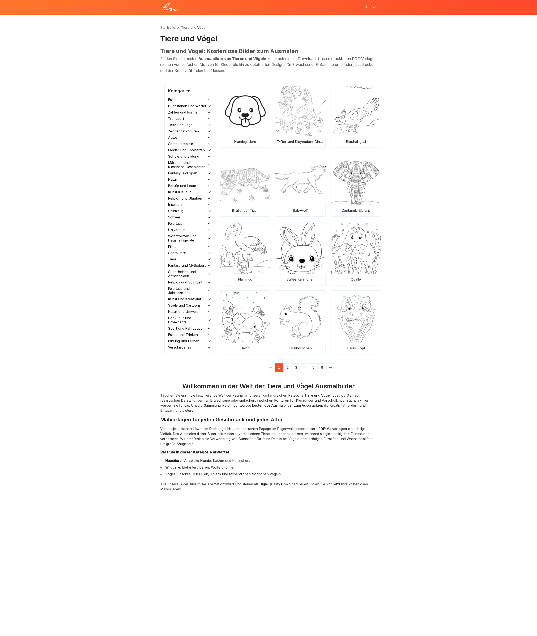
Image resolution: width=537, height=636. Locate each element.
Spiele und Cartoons (184, 305)
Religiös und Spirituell (185, 282)
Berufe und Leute (182, 186)
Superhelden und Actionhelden (182, 274)
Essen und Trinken (183, 335)
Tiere (172, 259)
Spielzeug (176, 211)
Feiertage (175, 223)
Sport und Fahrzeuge (185, 328)
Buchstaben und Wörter (187, 106)
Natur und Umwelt (183, 312)
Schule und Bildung (183, 156)
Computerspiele (180, 144)
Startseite (167, 27)
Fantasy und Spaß (182, 173)
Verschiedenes (179, 347)
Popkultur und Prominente (179, 320)
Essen (172, 100)
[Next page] (330, 367)
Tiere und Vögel (180, 125)
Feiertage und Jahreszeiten (179, 290)
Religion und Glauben (185, 198)
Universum (176, 230)
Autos (172, 137)
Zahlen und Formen (183, 112)
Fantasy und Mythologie (187, 265)
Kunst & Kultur (179, 192)
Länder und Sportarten (186, 150)
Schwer (174, 217)
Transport (176, 118)
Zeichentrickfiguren (183, 131)
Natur (172, 179)
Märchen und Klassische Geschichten (186, 165)
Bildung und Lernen (183, 341)
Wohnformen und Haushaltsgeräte (182, 238)
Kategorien (179, 90)
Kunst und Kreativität (184, 299)
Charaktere (177, 253)
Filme (172, 246)
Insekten (175, 204)
